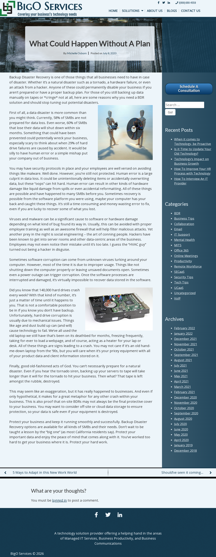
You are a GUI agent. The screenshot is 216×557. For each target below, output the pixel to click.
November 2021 (185, 344)
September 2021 (186, 355)
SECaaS (179, 272)
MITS (177, 245)
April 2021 (181, 381)
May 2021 (181, 376)
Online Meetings (186, 256)
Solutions (130, 11)
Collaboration (184, 224)
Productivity (183, 261)
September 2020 (186, 413)
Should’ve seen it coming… (182, 472)
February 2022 (184, 328)
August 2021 (183, 360)
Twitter (163, 2)
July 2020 (180, 424)
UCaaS (178, 288)
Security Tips (183, 277)
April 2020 (181, 440)
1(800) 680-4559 (187, 2)
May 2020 (181, 434)
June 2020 (181, 429)
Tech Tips (181, 282)
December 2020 (185, 397)
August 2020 (183, 419)
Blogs (172, 11)
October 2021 (184, 349)
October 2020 (184, 408)
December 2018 (185, 451)
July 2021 (180, 365)
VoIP (177, 298)
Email (178, 229)
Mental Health (184, 240)
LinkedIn (168, 2)
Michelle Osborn (77, 53)
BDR (177, 213)
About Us (155, 11)
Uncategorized (185, 293)
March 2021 (182, 387)
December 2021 (185, 339)
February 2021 (184, 392)
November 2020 (185, 403)
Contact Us (190, 11)
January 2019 (183, 445)
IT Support (182, 234)
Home (113, 11)
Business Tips (184, 218)
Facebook (158, 2)
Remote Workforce (188, 266)
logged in (59, 500)
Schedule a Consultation (189, 89)
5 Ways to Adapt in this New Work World (45, 472)
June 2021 (181, 371)
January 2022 (183, 333)
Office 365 (181, 250)
